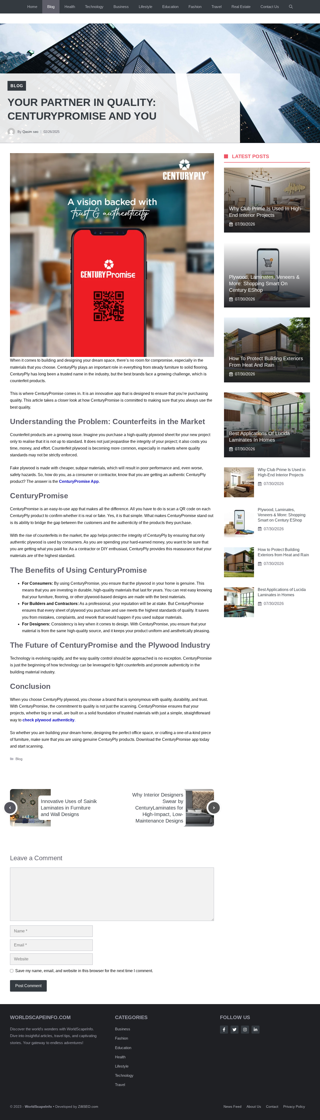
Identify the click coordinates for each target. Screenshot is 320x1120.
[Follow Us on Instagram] (245, 1030)
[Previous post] (10, 807)
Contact (272, 1107)
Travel (217, 6)
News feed (233, 1107)
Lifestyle (145, 6)
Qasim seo (30, 132)
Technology (94, 6)
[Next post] (214, 807)
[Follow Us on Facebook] (224, 1030)
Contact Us (269, 6)
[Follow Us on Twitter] (234, 1030)
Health (69, 6)
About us (253, 1107)
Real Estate (241, 6)
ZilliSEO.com (88, 1107)
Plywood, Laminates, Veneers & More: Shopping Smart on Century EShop (264, 283)
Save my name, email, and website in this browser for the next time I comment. (84, 971)
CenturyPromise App (79, 481)
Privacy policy (294, 1107)
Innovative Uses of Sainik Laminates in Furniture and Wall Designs (69, 808)
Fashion (195, 6)
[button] (291, 6)
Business (121, 6)
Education (170, 6)
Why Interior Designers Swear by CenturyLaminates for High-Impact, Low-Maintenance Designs (157, 808)
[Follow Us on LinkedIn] (256, 1030)
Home (32, 6)
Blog (50, 6)
